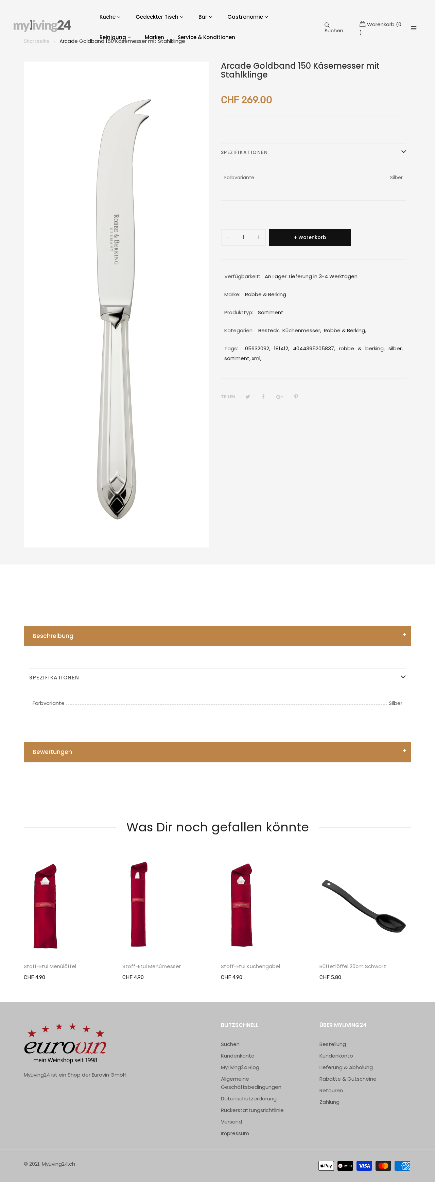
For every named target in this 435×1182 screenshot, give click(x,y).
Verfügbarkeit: (242, 276)
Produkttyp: (238, 312)
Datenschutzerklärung (249, 1098)
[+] (258, 238)
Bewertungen (52, 752)
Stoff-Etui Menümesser (151, 966)
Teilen (228, 396)
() (380, 28)
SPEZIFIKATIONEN (244, 152)
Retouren (331, 1090)
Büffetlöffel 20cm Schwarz (352, 966)
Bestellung (332, 1044)
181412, (281, 348)
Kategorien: (239, 330)
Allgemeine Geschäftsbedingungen (251, 1083)
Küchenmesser (301, 330)
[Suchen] (413, 28)
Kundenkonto (238, 1055)
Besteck (268, 330)
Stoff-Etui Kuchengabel (250, 966)
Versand (231, 1121)
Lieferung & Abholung (346, 1067)
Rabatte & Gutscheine (348, 1078)
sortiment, (237, 358)
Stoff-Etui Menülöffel (50, 966)
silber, (395, 348)
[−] (228, 238)
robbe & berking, (362, 348)
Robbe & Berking (344, 330)
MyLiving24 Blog (240, 1067)
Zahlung (329, 1101)
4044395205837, (314, 348)
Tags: (231, 348)
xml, (256, 358)
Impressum (235, 1133)
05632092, (257, 348)
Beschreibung (53, 636)
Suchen (334, 30)
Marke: (232, 294)
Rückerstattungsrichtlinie (252, 1110)
